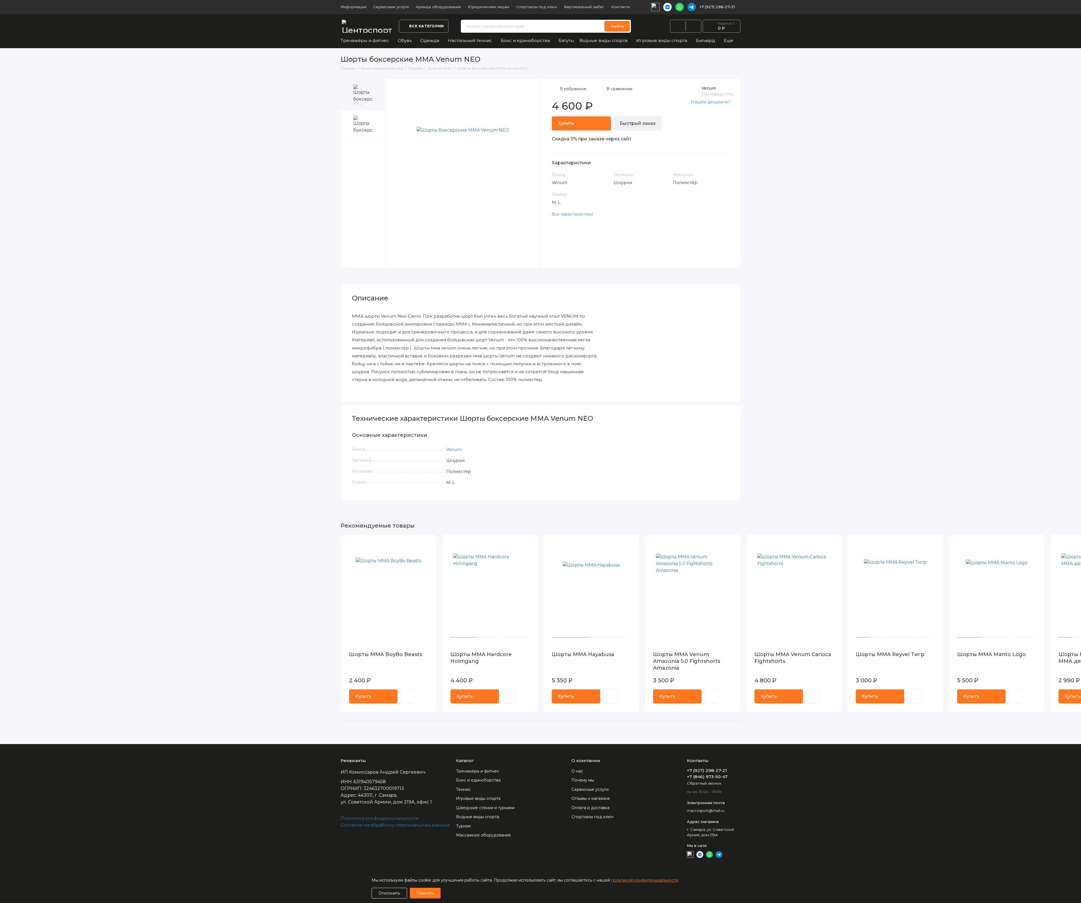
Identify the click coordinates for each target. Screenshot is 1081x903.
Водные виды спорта (603, 40)
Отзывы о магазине (590, 798)
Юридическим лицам (488, 7)
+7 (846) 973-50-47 (707, 776)
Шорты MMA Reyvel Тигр (890, 654)
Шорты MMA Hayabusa (583, 654)
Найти (617, 26)
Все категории (426, 26)
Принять (425, 893)
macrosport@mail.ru (706, 810)
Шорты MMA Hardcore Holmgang (481, 657)
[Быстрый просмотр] (407, 696)
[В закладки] (428, 542)
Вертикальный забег (584, 7)
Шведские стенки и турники (485, 807)
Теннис (463, 789)
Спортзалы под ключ (536, 7)
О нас (577, 771)
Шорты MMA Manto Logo (991, 654)
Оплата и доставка (590, 807)
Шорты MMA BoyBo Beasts (385, 654)
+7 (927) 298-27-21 (717, 7)
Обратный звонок (704, 783)
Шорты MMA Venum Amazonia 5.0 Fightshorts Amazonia (686, 661)
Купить (363, 696)
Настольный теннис (470, 40)
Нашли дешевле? (711, 102)
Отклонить (389, 893)
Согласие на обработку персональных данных (395, 825)
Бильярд (705, 40)
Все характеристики (572, 214)
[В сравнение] (418, 542)
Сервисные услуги (391, 7)
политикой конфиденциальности (644, 880)
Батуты (566, 40)
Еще (728, 40)
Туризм (463, 826)
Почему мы (582, 780)
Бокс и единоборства (525, 40)
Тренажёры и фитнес (365, 40)
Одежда (429, 40)
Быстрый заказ (638, 123)
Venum (709, 88)
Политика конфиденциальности (380, 818)
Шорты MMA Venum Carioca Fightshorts (792, 657)
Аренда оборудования (438, 7)
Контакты (620, 7)
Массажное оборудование (483, 835)
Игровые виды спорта (661, 40)
